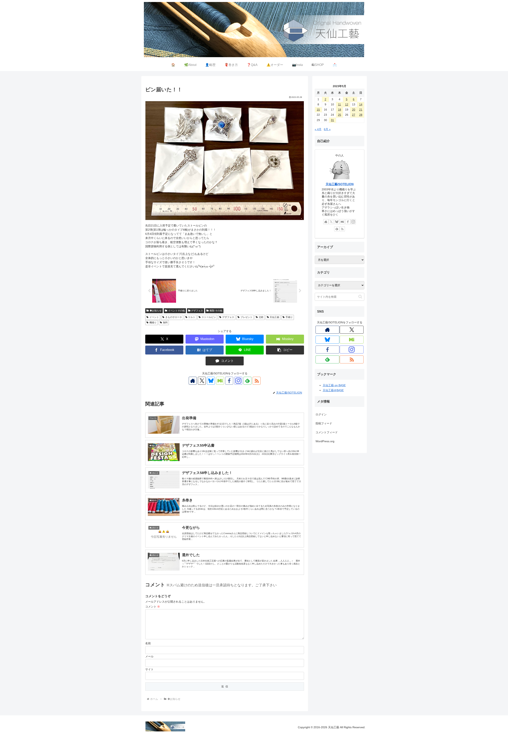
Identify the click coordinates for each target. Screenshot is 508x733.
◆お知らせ (156, 310)
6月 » (327, 129)
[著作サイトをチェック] (193, 381)
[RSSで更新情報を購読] (257, 381)
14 (360, 104)
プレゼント (246, 317)
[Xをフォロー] (202, 381)
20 (353, 109)
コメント (152, 606)
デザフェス (197, 310)
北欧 (261, 317)
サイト (149, 669)
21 (360, 109)
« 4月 (318, 129)
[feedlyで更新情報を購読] (247, 381)
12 (346, 104)
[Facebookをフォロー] (229, 381)
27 (353, 114)
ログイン (321, 414)
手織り (289, 317)
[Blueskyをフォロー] (211, 381)
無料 (165, 322)
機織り (153, 322)
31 (332, 120)
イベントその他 (176, 310)
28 (360, 114)
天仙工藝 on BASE (334, 385)
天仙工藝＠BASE (333, 390)
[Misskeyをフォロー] (220, 381)
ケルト (191, 317)
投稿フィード (324, 423)
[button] (285, 350)
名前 (148, 643)
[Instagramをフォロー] (238, 381)
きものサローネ (173, 317)
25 (339, 114)
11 (339, 104)
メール (149, 656)
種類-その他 (216, 310)
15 (318, 109)
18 (339, 109)
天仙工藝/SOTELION (340, 184)
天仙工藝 (274, 317)
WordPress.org (325, 441)
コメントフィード (327, 432)
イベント (154, 317)
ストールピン (209, 317)
